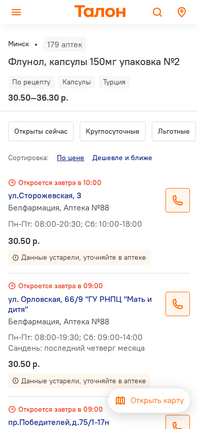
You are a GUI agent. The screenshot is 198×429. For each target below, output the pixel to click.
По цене (70, 157)
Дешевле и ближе (122, 157)
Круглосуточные (113, 131)
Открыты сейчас (41, 131)
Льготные (174, 131)
